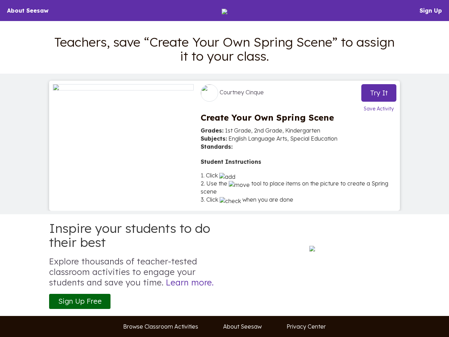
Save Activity (379, 109)
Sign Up (431, 10)
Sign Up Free (80, 301)
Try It (379, 92)
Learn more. (190, 282)
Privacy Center (306, 326)
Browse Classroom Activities (160, 326)
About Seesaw (27, 10)
